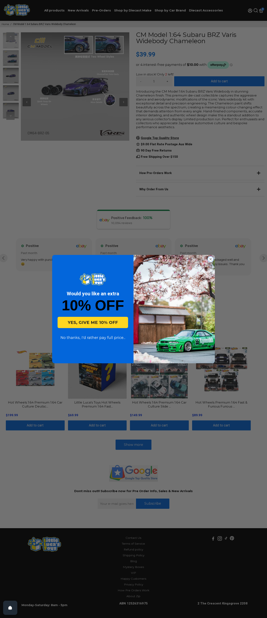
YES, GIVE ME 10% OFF (93, 322)
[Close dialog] (210, 259)
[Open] (10, 608)
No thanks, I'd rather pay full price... (92, 337)
